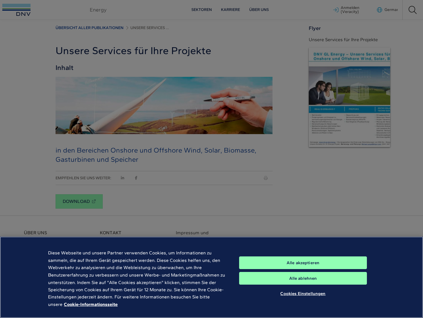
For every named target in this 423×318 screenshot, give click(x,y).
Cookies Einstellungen (302, 293)
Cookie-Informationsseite (91, 304)
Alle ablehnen (303, 278)
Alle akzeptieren (303, 262)
